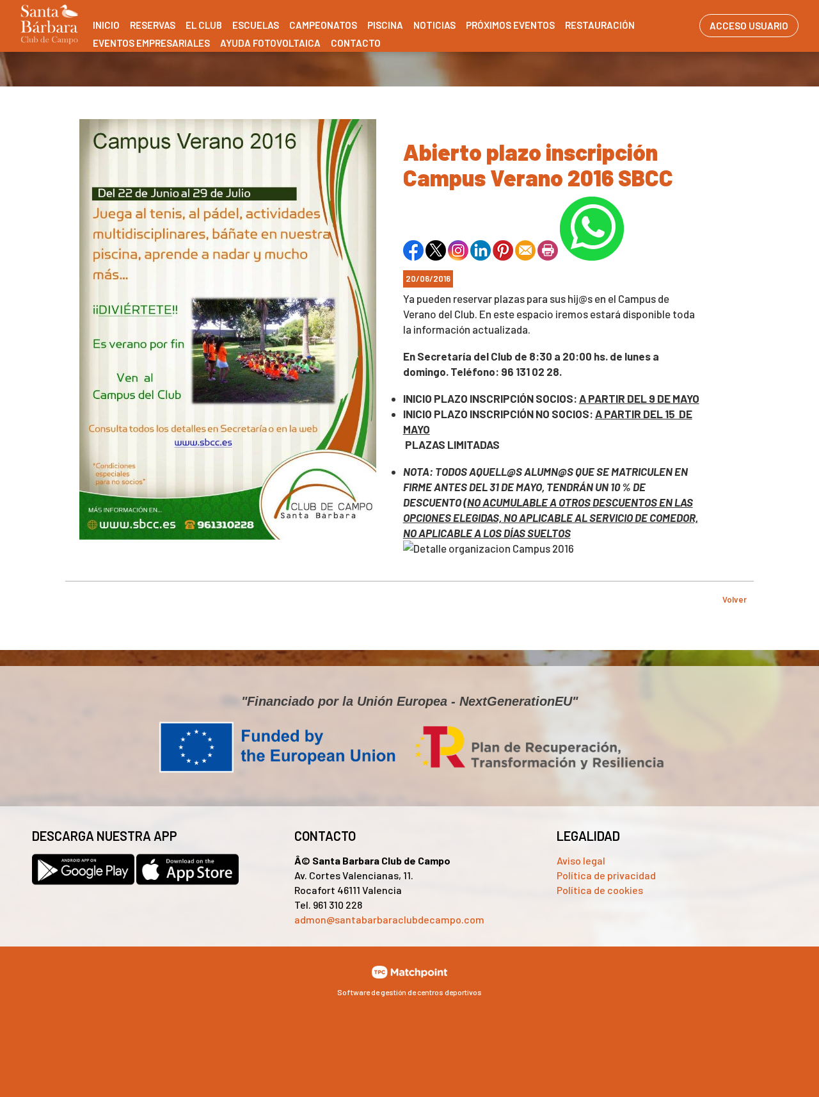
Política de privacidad (606, 875)
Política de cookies (600, 890)
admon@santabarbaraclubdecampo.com (389, 919)
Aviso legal (581, 860)
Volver (734, 599)
